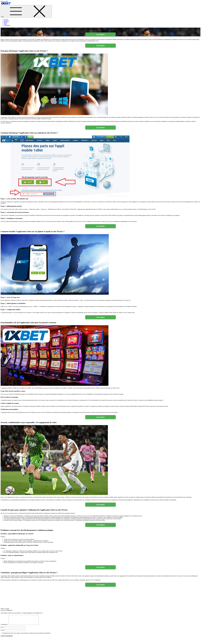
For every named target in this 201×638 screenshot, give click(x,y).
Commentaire (4, 624)
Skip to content (4, 1)
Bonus (5, 23)
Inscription (6, 21)
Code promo (7, 25)
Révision (6, 19)
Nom (2, 627)
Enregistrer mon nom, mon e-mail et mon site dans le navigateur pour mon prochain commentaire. (27, 633)
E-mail (3, 630)
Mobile (5, 22)
